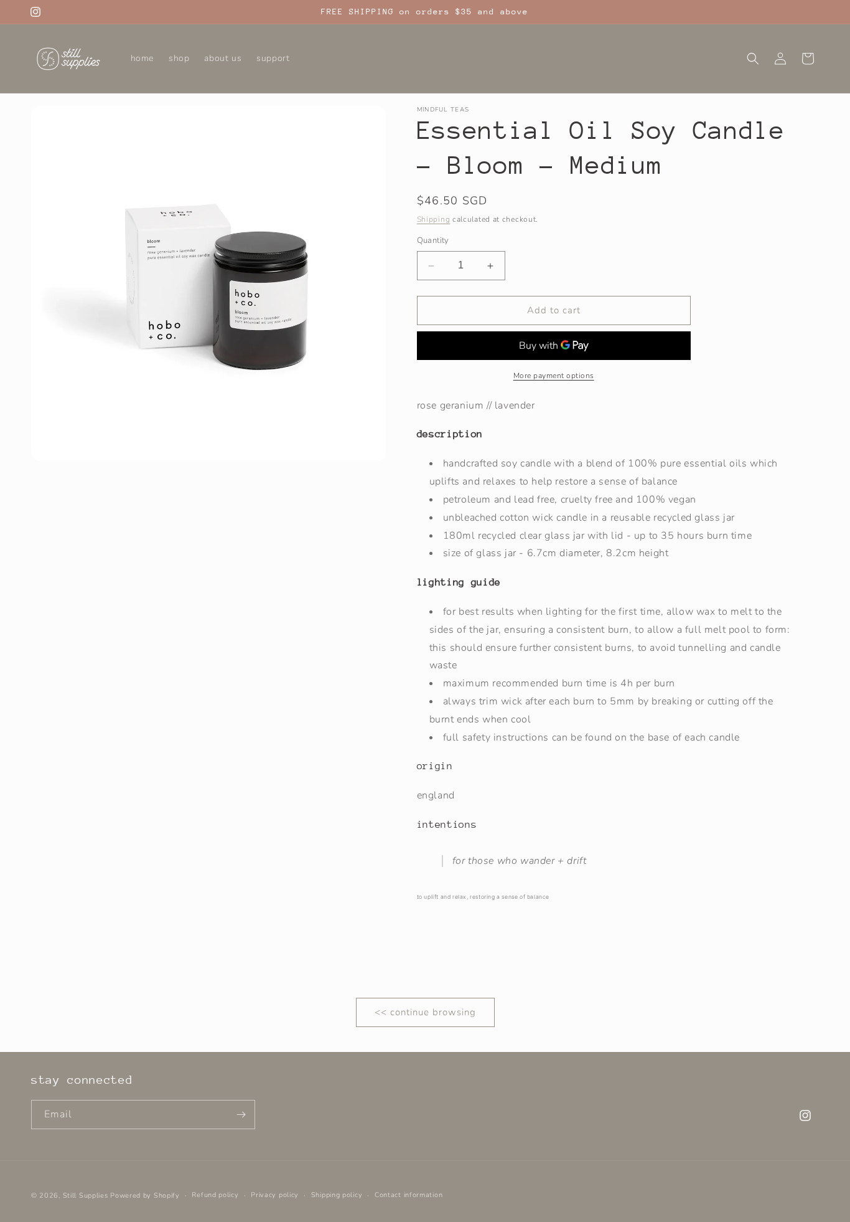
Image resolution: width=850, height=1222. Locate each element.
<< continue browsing (425, 1012)
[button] (753, 58)
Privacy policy (275, 1195)
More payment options (553, 376)
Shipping (434, 219)
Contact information (408, 1195)
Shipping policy (337, 1195)
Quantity (433, 241)
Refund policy (215, 1195)
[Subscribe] (241, 1114)
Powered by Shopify (145, 1195)
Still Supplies (85, 1195)
